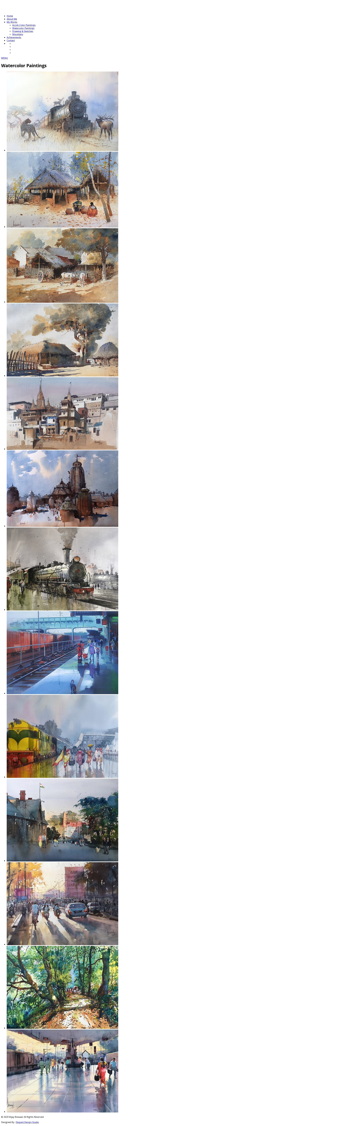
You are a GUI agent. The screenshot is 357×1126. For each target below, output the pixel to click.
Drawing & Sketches (22, 31)
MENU (4, 58)
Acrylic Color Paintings (24, 25)
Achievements (14, 37)
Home (10, 15)
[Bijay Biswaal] (22, 10)
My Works (12, 22)
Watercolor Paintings (23, 28)
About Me (12, 18)
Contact (11, 40)
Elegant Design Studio (27, 1122)
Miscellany (17, 34)
